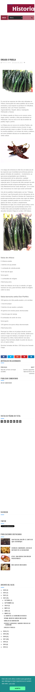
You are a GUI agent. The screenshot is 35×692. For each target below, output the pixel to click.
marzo (7, 613)
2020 (4, 631)
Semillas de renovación (11, 621)
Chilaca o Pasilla (9, 627)
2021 (4, 598)
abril (6, 611)
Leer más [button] (12, 683)
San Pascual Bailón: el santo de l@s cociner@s (22, 540)
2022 (4, 595)
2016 (4, 642)
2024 (4, 590)
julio (6, 605)
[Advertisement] (17, 38)
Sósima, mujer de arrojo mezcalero (15, 618)
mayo (6, 608)
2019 (4, 634)
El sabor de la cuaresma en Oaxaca (15, 616)
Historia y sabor (9, 4)
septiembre (8, 603)
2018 (4, 636)
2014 (4, 647)
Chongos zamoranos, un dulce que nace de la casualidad (21, 549)
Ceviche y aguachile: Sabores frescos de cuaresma (17, 624)
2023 (4, 593)
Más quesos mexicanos (19, 565)
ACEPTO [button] (17, 688)
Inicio (4, 18)
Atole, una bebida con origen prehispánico (21, 557)
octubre (7, 600)
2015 (4, 644)
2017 (4, 639)
